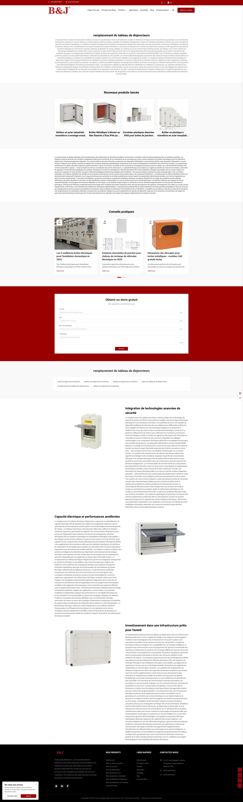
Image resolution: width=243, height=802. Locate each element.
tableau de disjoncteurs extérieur (96, 382)
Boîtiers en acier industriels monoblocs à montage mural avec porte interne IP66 (70, 134)
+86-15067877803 (56, 2)
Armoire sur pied (111, 766)
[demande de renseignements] (240, 398)
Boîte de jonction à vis (113, 773)
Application (133, 10)
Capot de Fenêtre (111, 785)
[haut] (240, 785)
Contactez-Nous (162, 10)
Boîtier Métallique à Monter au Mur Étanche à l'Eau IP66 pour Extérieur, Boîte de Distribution (104, 134)
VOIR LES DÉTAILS (70, 114)
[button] (119, 277)
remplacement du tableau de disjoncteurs (73, 386)
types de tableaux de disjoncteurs (154, 382)
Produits (121, 10)
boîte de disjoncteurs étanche (69, 382)
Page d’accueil (93, 10)
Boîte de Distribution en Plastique (117, 782)
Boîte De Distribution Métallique (116, 779)
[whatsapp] (240, 393)
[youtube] (56, 786)
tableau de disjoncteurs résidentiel (106, 386)
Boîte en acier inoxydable (114, 763)
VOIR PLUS (60, 271)
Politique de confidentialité (151, 798)
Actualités (144, 10)
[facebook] (67, 786)
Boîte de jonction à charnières (116, 776)
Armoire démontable (113, 770)
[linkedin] (62, 786)
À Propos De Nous (108, 10)
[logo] (59, 10)
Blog (152, 10)
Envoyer (121, 349)
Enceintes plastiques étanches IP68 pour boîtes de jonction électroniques (138, 134)
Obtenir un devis (186, 10)
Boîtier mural (110, 760)
